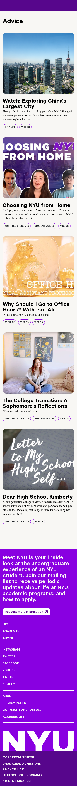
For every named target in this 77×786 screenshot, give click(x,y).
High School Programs (22, 775)
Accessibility (14, 717)
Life (6, 624)
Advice (8, 638)
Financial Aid (13, 769)
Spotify (9, 684)
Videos (25, 127)
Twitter (9, 656)
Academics (11, 631)
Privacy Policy (15, 703)
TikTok (8, 677)
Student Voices (44, 226)
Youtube (9, 670)
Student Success (17, 781)
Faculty (10, 322)
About (8, 696)
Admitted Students (17, 226)
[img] (38, 63)
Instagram (11, 649)
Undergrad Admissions (22, 763)
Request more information (24, 612)
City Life (10, 127)
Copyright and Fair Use (22, 710)
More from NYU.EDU (18, 757)
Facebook (11, 663)
